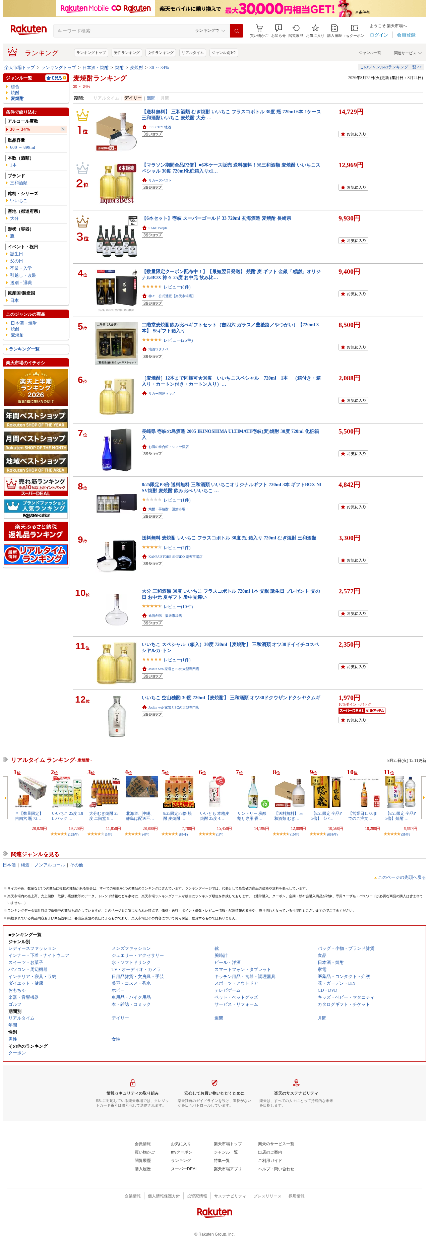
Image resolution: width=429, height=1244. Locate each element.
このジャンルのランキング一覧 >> (391, 67)
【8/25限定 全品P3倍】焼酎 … (400, 816)
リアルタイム (193, 53)
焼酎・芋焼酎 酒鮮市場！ (168, 509)
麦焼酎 (136, 67)
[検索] (236, 31)
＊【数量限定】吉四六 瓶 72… (29, 816)
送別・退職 (21, 282)
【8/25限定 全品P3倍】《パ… (326, 816)
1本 (13, 165)
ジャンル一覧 (370, 53)
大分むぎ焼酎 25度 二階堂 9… (103, 816)
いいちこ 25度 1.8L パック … (67, 816)
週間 (151, 98)
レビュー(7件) (177, 547)
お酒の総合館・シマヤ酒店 (168, 447)
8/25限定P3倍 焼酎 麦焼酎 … (177, 816)
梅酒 (25, 864)
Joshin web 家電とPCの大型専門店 (173, 669)
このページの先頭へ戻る (402, 877)
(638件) (332, 834)
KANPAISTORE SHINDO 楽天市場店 (175, 557)
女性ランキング (161, 53)
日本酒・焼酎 (95, 67)
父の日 (16, 260)
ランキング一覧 (24, 348)
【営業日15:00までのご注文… (362, 816)
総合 (15, 86)
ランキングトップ (91, 53)
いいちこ (18, 200)
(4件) (145, 834)
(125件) (73, 834)
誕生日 (16, 253)
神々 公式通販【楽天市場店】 (171, 296)
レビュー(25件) (178, 340)
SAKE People (157, 228)
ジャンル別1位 (224, 53)
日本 (14, 300)
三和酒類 (18, 182)
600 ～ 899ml (22, 147)
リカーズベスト (160, 180)
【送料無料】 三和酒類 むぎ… (288, 816)
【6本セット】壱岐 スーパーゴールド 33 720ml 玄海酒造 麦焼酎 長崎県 (216, 218)
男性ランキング (127, 53)
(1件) (108, 834)
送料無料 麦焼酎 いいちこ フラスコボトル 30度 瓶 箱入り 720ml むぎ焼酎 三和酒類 (229, 537)
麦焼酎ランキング (100, 78)
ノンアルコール (50, 864)
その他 (76, 864)
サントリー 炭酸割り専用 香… (251, 816)
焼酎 (119, 67)
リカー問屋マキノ (161, 393)
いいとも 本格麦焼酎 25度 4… (214, 816)
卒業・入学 (21, 268)
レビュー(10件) (178, 606)
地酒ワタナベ (158, 349)
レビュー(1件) (177, 500)
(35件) (405, 834)
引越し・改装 (23, 275)
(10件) (294, 834)
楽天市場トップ (19, 67)
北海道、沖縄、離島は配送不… (140, 816)
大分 (14, 218)
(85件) (183, 834)
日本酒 (9, 864)
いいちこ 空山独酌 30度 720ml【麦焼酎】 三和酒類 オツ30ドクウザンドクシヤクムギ (231, 697)
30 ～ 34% (159, 67)
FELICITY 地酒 (159, 127)
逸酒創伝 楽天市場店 (165, 615)
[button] (278, 31)
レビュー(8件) (177, 286)
